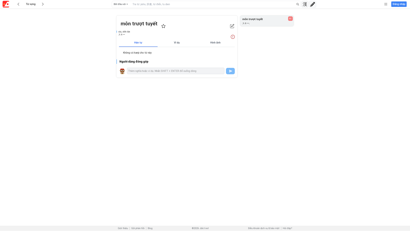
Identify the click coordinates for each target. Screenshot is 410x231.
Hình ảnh (215, 42)
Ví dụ (177, 42)
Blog (150, 228)
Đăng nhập (399, 4)
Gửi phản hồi (137, 228)
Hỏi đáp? (287, 228)
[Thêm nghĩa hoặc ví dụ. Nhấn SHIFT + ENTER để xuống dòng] (175, 71)
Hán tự (138, 42)
